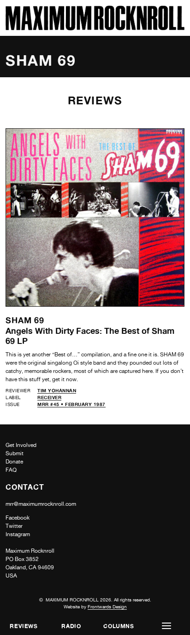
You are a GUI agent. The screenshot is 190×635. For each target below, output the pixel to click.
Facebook (18, 518)
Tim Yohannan (56, 390)
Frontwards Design (107, 606)
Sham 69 (25, 320)
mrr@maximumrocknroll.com (41, 504)
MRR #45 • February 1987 (71, 404)
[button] (166, 626)
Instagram (18, 534)
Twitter (14, 526)
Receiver (49, 397)
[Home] (95, 27)
